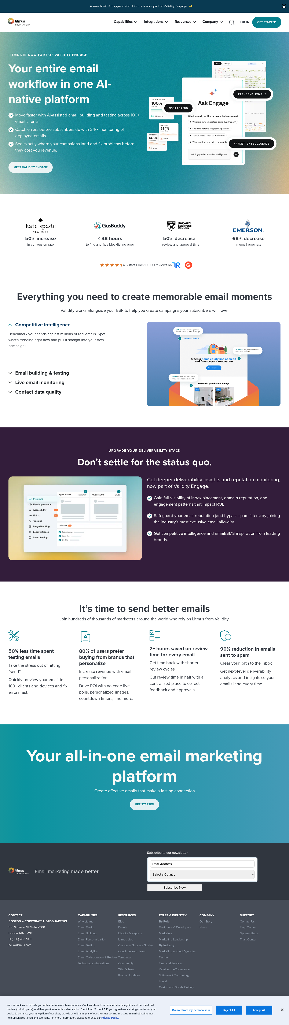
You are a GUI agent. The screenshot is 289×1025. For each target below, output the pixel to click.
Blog (121, 922)
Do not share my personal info (191, 1010)
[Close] (284, 6)
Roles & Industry (173, 915)
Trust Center (248, 939)
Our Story (206, 922)
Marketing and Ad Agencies (177, 951)
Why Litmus (85, 922)
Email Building (87, 933)
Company (210, 21)
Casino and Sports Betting (176, 987)
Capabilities (123, 21)
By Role (164, 922)
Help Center (248, 927)
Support (247, 915)
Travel (163, 981)
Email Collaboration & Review (97, 957)
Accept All (259, 1010)
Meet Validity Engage (31, 167)
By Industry (166, 945)
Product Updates (129, 975)
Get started (266, 22)
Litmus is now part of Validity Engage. (159, 6)
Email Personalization (92, 939)
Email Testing (86, 945)
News (203, 927)
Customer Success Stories (135, 945)
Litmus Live (125, 939)
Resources (183, 21)
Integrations (154, 21)
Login (244, 22)
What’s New (126, 969)
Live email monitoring (40, 382)
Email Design (86, 927)
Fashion (164, 957)
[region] (144, 1010)
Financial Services (171, 963)
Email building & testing (42, 373)
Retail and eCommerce (174, 969)
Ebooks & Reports (130, 933)
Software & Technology (174, 975)
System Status (249, 933)
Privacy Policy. (110, 1017)
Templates (125, 957)
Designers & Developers (175, 927)
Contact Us (247, 922)
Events (122, 927)
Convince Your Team (132, 951)
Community (125, 963)
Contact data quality (38, 392)
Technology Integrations (93, 963)
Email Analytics (88, 951)
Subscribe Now (175, 887)
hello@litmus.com (19, 945)
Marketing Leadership (173, 939)
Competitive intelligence (42, 325)
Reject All (229, 1010)
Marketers (165, 933)
